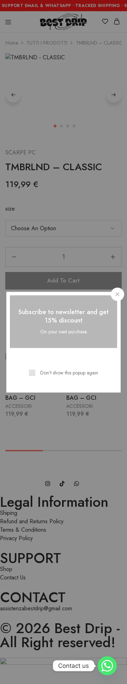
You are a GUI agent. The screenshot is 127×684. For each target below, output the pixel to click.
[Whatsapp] (107, 665)
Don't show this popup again (69, 372)
